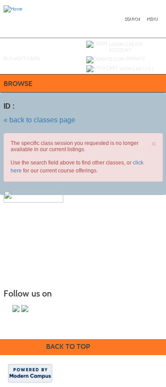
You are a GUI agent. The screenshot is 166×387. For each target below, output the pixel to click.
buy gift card (22, 58)
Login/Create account (126, 47)
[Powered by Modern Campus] (30, 373)
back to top (68, 346)
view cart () (136, 69)
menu (152, 19)
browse (18, 83)
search (133, 19)
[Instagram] (24, 308)
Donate (135, 58)
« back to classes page (39, 120)
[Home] (13, 8)
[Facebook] (15, 308)
